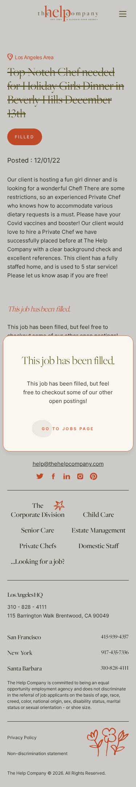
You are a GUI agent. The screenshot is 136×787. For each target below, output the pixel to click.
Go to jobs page (68, 428)
